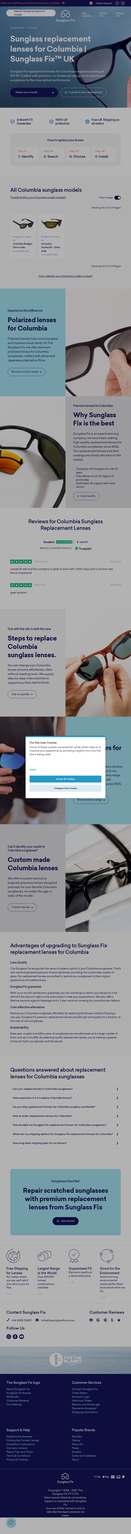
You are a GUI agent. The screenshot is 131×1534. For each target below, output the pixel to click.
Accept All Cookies (65, 779)
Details (33, 770)
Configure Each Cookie (65, 788)
